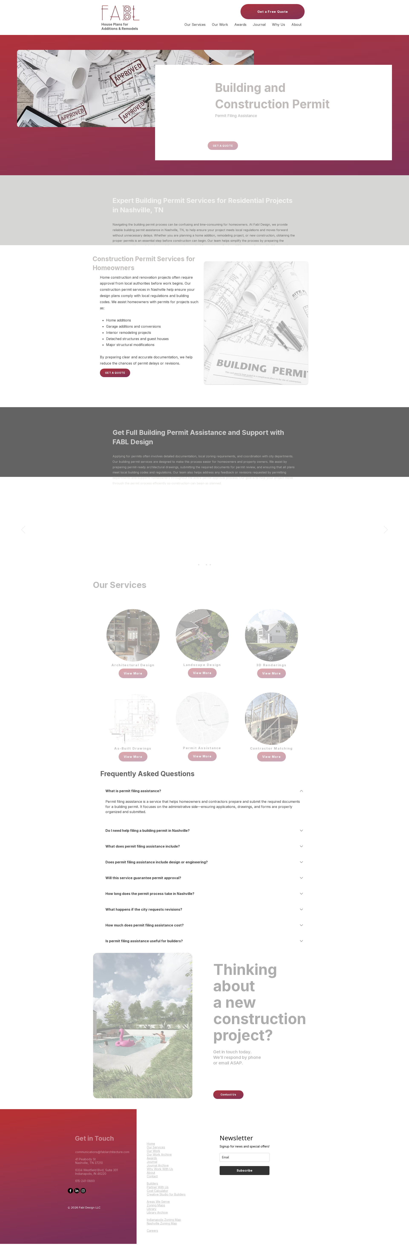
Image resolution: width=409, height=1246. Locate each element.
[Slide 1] (198, 564)
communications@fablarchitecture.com (95, 1152)
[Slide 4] (210, 564)
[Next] (386, 530)
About (151, 1165)
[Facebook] (70, 1190)
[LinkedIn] (76, 1190)
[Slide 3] (206, 564)
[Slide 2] (202, 564)
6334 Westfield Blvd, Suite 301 (89, 1170)
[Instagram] (83, 1190)
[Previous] (23, 530)
